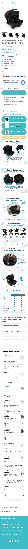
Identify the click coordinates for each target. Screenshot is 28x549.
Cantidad (4, 68)
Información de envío (9, 511)
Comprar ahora (14, 93)
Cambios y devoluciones (9, 507)
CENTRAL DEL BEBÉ (8, 518)
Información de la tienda (10, 104)
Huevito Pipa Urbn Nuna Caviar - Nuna (18, 118)
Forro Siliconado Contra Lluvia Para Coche (18, 131)
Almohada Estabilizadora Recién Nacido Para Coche (18, 125)
